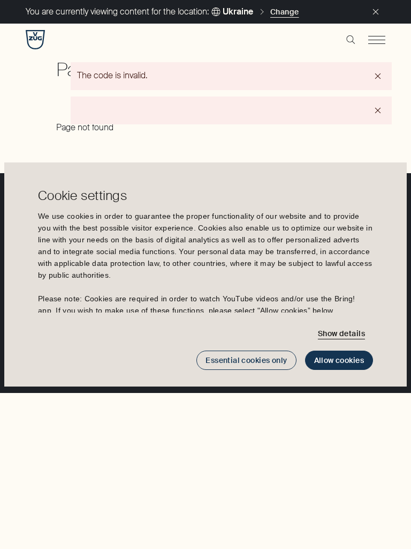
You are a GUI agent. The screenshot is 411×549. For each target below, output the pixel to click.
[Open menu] (376, 39)
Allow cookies (339, 360)
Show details (341, 333)
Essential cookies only (246, 360)
